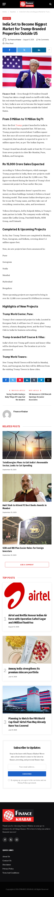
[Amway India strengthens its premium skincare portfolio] (27, 650)
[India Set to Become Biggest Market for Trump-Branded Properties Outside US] (27, 72)
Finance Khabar (15, 40)
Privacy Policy (23, 783)
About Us (6, 856)
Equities (7, 18)
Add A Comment (27, 565)
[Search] (50, 4)
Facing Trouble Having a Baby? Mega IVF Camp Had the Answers (15, 397)
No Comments (44, 40)
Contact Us (7, 860)
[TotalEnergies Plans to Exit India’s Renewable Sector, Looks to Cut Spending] (27, 445)
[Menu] (4, 4)
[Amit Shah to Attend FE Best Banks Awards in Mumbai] (27, 488)
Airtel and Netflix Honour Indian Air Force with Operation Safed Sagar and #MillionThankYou (27, 619)
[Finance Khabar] (27, 4)
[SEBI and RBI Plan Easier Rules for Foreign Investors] (27, 530)
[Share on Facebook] (10, 50)
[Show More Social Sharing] (49, 50)
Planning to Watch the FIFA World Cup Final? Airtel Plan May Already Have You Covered (27, 722)
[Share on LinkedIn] (39, 50)
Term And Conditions (11, 873)
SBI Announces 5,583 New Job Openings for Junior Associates (40, 397)
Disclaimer (7, 864)
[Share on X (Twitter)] (24, 50)
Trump (18, 125)
